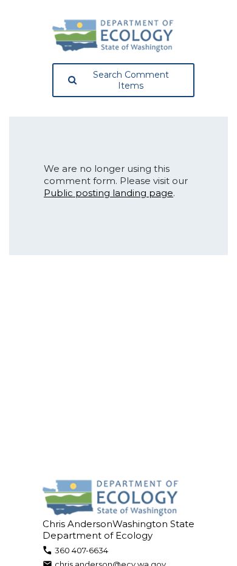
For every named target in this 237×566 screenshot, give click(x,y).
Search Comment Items (131, 80)
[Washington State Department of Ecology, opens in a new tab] (113, 35)
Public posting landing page (108, 193)
